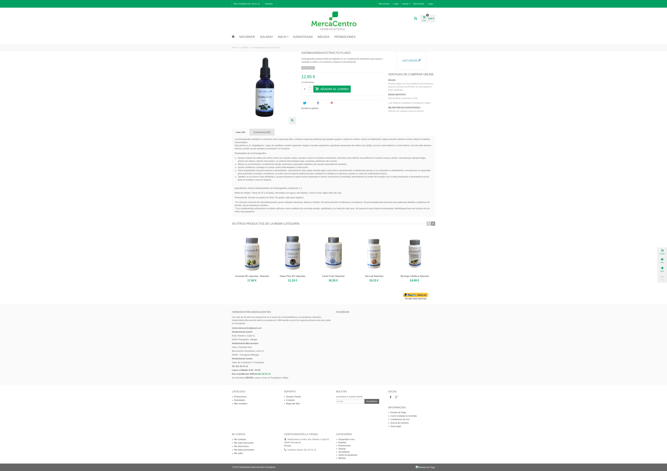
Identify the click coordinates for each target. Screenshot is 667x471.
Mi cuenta (238, 434)
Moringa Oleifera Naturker (415, 276)
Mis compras (239, 439)
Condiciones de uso (398, 419)
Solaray (266, 36)
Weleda (324, 36)
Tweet (310, 103)
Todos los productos (346, 455)
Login (430, 4)
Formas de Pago (397, 412)
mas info (240, 132)
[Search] (415, 18)
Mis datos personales (243, 450)
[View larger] (292, 120)
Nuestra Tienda (292, 396)
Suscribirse (372, 401)
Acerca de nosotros (398, 423)
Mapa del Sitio (292, 403)
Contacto (289, 400)
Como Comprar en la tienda (402, 416)
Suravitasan (303, 36)
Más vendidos (239, 403)
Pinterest (339, 103)
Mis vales (237, 453)
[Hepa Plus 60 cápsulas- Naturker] (292, 252)
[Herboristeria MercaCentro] (333, 21)
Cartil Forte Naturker (333, 276)
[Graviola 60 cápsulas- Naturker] (252, 252)
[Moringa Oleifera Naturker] (414, 252)
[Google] (396, 397)
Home (235, 47)
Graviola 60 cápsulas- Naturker (252, 276)
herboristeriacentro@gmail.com (247, 328)
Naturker (247, 36)
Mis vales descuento (242, 443)
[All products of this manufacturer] (411, 60)
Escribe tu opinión (309, 108)
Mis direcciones (240, 446)
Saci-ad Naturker (374, 276)
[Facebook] (390, 397)
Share (323, 103)
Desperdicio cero (345, 439)
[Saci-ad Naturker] (374, 252)
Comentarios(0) (262, 132)
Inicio (282, 36)
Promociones (345, 36)
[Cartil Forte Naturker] (333, 252)
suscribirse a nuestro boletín (349, 396)
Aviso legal (394, 426)
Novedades (238, 400)
